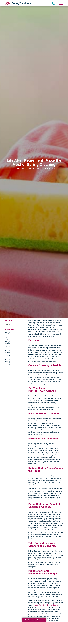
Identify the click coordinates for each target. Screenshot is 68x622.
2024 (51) (7, 337)
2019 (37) (7, 348)
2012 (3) (7, 364)
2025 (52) (7, 335)
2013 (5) (7, 362)
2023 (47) (7, 339)
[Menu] (60, 3)
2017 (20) (7, 353)
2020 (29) (7, 346)
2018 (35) (7, 350)
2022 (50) (7, 342)
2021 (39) (7, 344)
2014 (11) (7, 359)
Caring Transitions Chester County (45, 605)
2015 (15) (7, 357)
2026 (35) (7, 333)
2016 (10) (7, 355)
